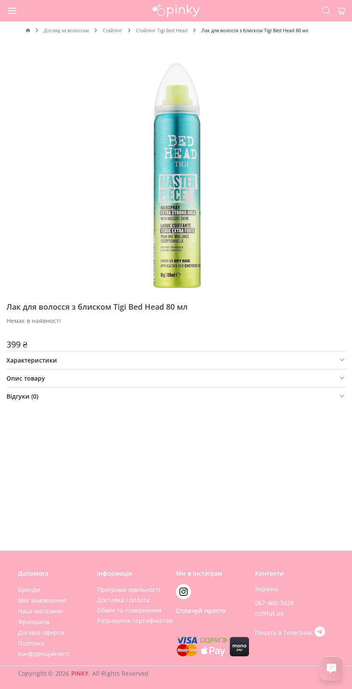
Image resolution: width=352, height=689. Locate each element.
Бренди (29, 589)
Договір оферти (41, 632)
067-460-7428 (274, 603)
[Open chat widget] (331, 668)
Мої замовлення (42, 600)
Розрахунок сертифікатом (135, 620)
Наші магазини (40, 611)
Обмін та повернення (129, 610)
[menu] (12, 10)
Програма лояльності (128, 589)
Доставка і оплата (123, 600)
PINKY (80, 673)
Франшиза (33, 622)
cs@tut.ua (269, 613)
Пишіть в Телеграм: (285, 632)
